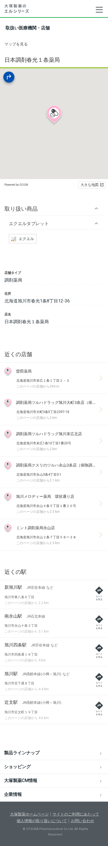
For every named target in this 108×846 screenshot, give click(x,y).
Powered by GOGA (16, 184)
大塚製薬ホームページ (29, 814)
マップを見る (16, 44)
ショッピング (17, 766)
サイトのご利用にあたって (76, 814)
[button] (54, 208)
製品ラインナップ (22, 752)
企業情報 (13, 794)
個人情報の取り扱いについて (42, 821)
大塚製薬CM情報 (20, 780)
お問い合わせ (82, 821)
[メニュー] (99, 9)
